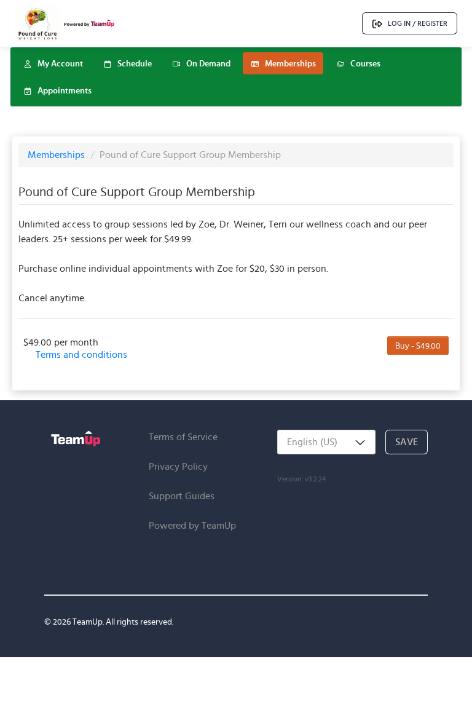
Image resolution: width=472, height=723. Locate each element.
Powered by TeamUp (192, 525)
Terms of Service (183, 436)
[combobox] (326, 442)
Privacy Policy (178, 466)
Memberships (57, 154)
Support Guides (181, 496)
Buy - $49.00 (418, 345)
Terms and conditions (81, 354)
